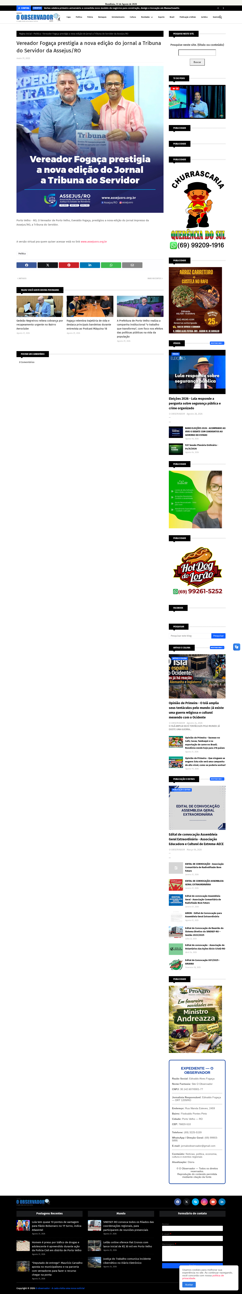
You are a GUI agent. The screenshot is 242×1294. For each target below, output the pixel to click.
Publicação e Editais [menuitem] (188, 17)
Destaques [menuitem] (102, 17)
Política (37, 34)
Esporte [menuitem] (161, 17)
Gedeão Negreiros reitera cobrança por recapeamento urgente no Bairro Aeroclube (39, 324)
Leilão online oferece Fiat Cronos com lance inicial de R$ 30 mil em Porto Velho (127, 1244)
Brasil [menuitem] (172, 17)
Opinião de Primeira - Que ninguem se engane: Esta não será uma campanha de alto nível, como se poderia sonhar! (205, 761)
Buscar (197, 62)
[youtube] (213, 1201)
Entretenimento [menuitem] (118, 17)
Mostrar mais (216, 343)
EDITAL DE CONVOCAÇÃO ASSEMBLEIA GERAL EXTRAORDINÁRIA (204, 883)
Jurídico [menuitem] (204, 17)
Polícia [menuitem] (90, 17)
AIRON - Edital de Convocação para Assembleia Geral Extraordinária (203, 915)
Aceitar (189, 1284)
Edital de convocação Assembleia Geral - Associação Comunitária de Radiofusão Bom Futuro (203, 899)
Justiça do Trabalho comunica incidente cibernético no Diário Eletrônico (127, 1260)
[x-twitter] (186, 1201)
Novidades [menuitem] (145, 17)
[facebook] (177, 1201)
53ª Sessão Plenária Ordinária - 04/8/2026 (201, 447)
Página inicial (25, 34)
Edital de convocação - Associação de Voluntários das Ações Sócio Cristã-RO (205, 947)
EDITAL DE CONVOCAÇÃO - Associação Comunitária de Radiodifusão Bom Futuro (204, 867)
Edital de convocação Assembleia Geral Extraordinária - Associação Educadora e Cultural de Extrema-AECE (196, 839)
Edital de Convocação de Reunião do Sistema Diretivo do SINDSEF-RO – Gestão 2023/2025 (204, 931)
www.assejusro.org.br (94, 241)
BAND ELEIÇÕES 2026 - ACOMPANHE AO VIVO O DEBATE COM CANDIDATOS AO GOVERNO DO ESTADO (205, 431)
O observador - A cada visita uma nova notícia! (60, 1288)
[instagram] (204, 1201)
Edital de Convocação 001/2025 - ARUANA (202, 962)
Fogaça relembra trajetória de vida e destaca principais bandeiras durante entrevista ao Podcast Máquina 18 (89, 324)
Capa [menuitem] (69, 17)
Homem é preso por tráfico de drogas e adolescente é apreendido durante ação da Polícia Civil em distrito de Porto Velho (56, 1246)
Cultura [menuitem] (133, 17)
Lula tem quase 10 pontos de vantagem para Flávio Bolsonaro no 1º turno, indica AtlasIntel (56, 1226)
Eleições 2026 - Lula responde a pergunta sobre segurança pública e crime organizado (195, 403)
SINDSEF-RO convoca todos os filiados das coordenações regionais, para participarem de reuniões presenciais (128, 1226)
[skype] (195, 1201)
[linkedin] (222, 1201)
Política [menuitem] (79, 17)
